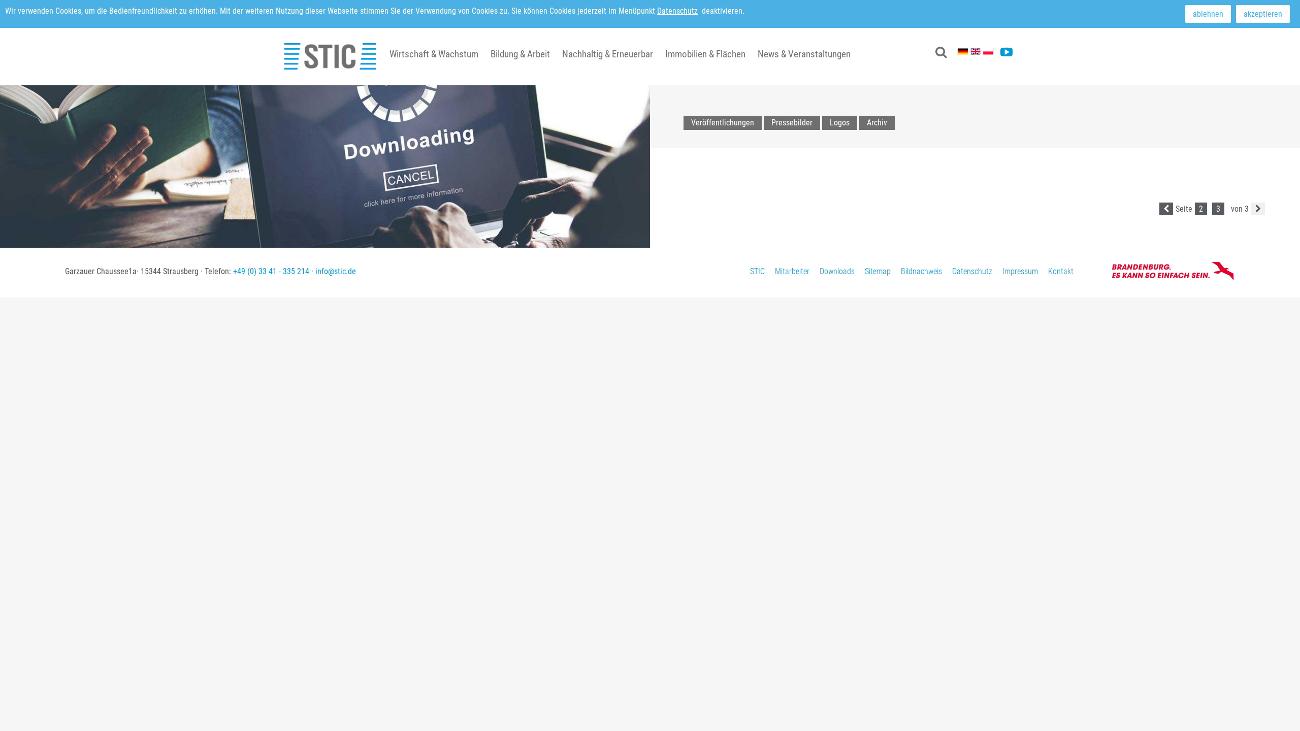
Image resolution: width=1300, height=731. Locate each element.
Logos (840, 122)
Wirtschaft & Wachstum (433, 54)
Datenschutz (677, 11)
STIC (757, 271)
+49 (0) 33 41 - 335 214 (271, 271)
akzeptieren (1263, 14)
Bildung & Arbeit (520, 54)
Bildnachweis (921, 271)
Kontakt (1061, 271)
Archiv (877, 122)
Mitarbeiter (792, 271)
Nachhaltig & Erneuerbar (607, 54)
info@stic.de (335, 271)
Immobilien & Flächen (705, 54)
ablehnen (1208, 14)
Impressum (1020, 271)
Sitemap (878, 271)
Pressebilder (791, 122)
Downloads (837, 271)
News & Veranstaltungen (804, 54)
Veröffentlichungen (722, 122)
